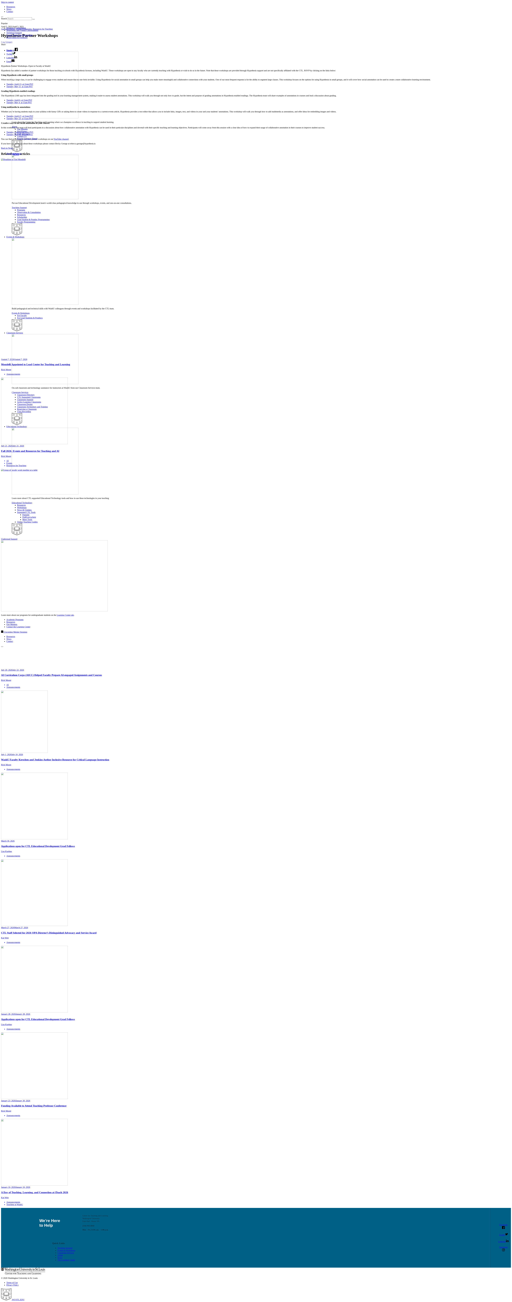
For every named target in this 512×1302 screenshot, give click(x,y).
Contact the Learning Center (18, 627)
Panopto (25, 515)
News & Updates (24, 510)
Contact (9, 11)
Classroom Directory (26, 395)
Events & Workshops (15, 237)
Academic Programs (14, 619)
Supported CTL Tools (26, 512)
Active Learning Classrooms (29, 402)
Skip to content (7, 2)
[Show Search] (2, 16)
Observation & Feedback (16, 37)
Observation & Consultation (29, 212)
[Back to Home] (20, 46)
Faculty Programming (26, 222)
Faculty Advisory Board (27, 139)
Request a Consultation (16, 28)
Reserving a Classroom (27, 409)
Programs (21, 210)
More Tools (27, 519)
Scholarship (22, 217)
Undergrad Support (9, 539)
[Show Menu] (2, 646)
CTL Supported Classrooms (29, 397)
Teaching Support (13, 153)
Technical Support (14, 33)
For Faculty (22, 315)
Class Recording (24, 411)
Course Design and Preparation (19, 35)
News (8, 9)
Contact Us (22, 136)
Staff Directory (23, 134)
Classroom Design (25, 404)
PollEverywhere (29, 517)
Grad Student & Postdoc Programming (33, 219)
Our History (22, 131)
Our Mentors (11, 624)
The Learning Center (66, 1260)
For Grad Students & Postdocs (30, 318)
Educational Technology (16, 426)
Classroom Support (25, 399)
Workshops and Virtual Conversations (22, 30)
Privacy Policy (12, 1285)
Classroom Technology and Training (32, 407)
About (9, 50)
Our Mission (22, 129)
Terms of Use (12, 1282)
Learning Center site (65, 615)
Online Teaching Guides (27, 522)
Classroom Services (14, 333)
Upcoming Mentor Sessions (15, 632)
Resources (10, 7)
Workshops (22, 507)
